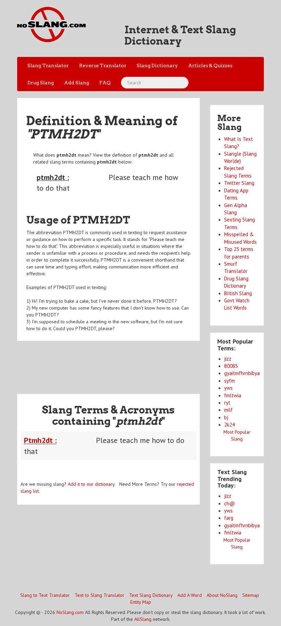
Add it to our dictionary (91, 484)
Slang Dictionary (157, 65)
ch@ (229, 503)
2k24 (229, 424)
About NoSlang (222, 595)
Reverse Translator (102, 65)
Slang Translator (48, 65)
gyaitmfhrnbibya (242, 373)
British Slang (238, 293)
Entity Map (140, 602)
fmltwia (232, 395)
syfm (229, 380)
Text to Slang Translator (99, 595)
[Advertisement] (142, 363)
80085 (231, 366)
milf (228, 410)
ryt (227, 402)
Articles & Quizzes (210, 65)
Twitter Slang (239, 183)
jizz (227, 359)
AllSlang (142, 619)
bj (226, 417)
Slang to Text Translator (45, 595)
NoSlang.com (70, 612)
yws (228, 388)
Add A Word (190, 595)
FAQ (105, 82)
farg (228, 518)
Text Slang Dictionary (151, 595)
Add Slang (76, 82)
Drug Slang (40, 82)
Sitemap (250, 595)
